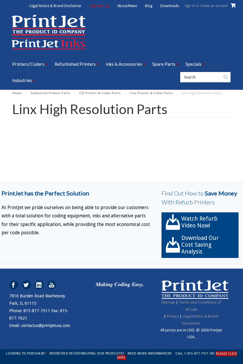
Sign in (190, 6)
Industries (22, 80)
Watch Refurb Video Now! (199, 222)
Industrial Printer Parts (50, 93)
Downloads (169, 6)
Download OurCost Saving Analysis (200, 245)
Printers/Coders (28, 64)
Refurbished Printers (75, 64)
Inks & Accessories (124, 64)
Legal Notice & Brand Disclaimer (55, 6)
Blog (148, 6)
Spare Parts (163, 64)
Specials (194, 64)
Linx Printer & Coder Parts (151, 93)
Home (17, 93)
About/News (127, 6)
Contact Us (99, 6)
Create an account (214, 6)
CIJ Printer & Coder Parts (100, 93)
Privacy (173, 316)
